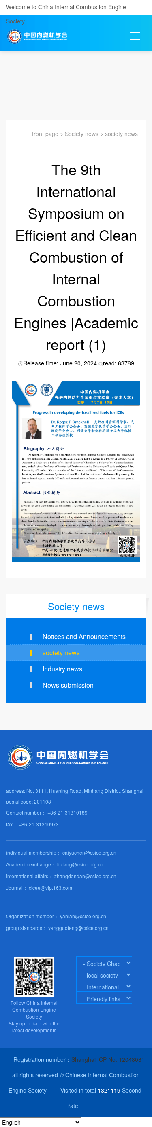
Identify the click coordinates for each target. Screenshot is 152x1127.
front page (45, 133)
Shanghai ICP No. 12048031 (108, 1059)
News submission (68, 685)
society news (121, 133)
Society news (81, 133)
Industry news (62, 668)
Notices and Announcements (84, 636)
